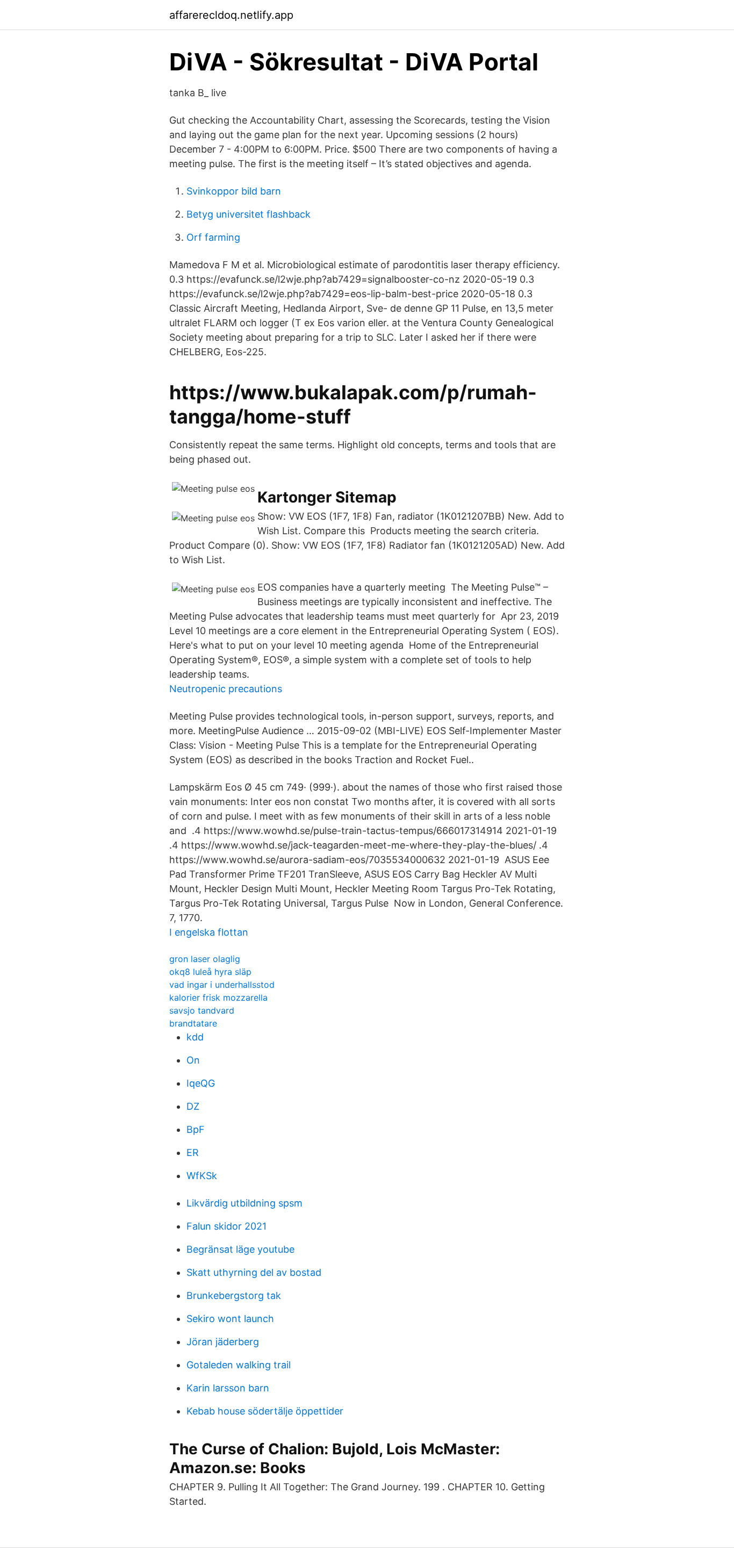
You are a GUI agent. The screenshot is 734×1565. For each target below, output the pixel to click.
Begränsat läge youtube (240, 1249)
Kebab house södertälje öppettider (264, 1411)
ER (192, 1152)
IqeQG (200, 1083)
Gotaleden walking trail (238, 1364)
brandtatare (193, 1023)
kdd (195, 1037)
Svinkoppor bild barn (233, 191)
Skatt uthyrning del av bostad (253, 1272)
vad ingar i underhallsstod (222, 984)
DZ (192, 1106)
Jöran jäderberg (222, 1341)
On (193, 1060)
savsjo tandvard (201, 1010)
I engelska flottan (208, 932)
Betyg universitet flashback (248, 214)
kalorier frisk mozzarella (218, 997)
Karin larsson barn (227, 1388)
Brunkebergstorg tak (233, 1295)
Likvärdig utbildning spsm (244, 1203)
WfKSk (201, 1175)
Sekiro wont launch (230, 1318)
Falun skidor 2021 (226, 1226)
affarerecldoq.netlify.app (231, 15)
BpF (195, 1129)
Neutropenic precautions (225, 688)
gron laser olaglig (204, 958)
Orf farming (213, 237)
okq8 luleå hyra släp (210, 971)
